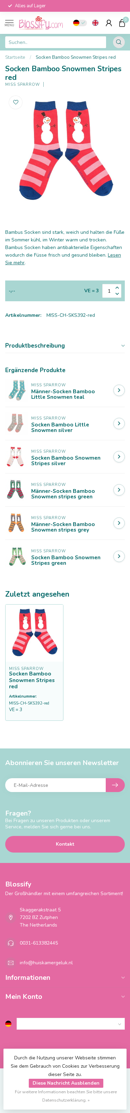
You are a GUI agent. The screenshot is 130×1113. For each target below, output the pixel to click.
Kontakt (65, 844)
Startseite (15, 57)
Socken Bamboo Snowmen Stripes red (76, 57)
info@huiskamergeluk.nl (46, 962)
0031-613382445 (39, 943)
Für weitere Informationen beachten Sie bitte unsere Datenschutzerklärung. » (66, 1096)
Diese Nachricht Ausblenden (66, 1083)
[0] (122, 23)
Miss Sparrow (22, 84)
